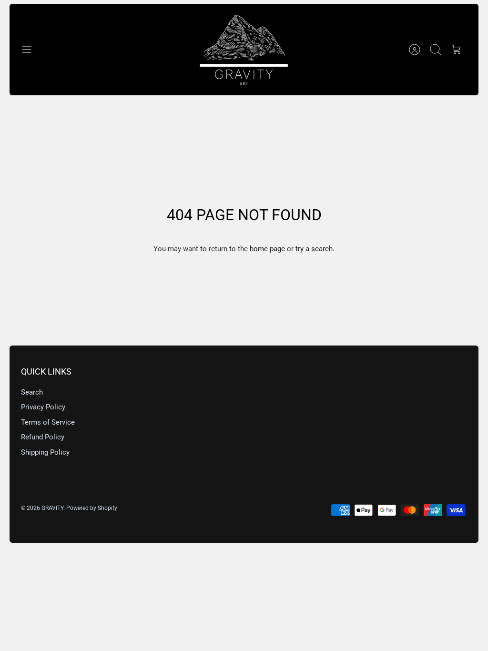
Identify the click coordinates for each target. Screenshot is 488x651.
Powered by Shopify (91, 508)
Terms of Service (48, 422)
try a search (314, 248)
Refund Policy (42, 437)
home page (267, 248)
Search (32, 392)
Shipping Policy (45, 452)
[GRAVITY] (244, 50)
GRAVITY (52, 508)
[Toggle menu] (31, 49)
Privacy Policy (43, 407)
